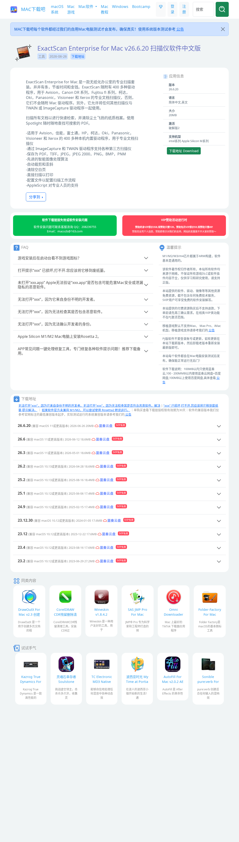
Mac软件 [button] (86, 6)
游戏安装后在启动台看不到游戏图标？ (49, 258)
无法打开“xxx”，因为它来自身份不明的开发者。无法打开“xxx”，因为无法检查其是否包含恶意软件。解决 (89, 405)
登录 (172, 9)
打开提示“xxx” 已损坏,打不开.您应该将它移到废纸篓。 (62, 270)
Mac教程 (104, 9)
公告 (180, 29)
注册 (184, 9)
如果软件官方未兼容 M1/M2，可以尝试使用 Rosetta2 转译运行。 (86, 410)
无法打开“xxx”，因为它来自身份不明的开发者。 (57, 299)
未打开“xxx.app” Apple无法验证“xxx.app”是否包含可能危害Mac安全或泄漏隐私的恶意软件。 (80, 285)
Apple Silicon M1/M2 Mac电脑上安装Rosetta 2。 (59, 336)
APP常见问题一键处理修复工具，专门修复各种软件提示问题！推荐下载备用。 (79, 351)
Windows (120, 6)
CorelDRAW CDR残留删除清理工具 (65, 614)
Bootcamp (141, 6)
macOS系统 (57, 9)
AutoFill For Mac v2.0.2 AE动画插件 (172, 681)
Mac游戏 (71, 9)
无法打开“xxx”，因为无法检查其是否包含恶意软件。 (61, 311)
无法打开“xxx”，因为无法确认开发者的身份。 (55, 324)
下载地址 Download (184, 151)
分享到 (35, 196)
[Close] (222, 29)
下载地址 (77, 56)
